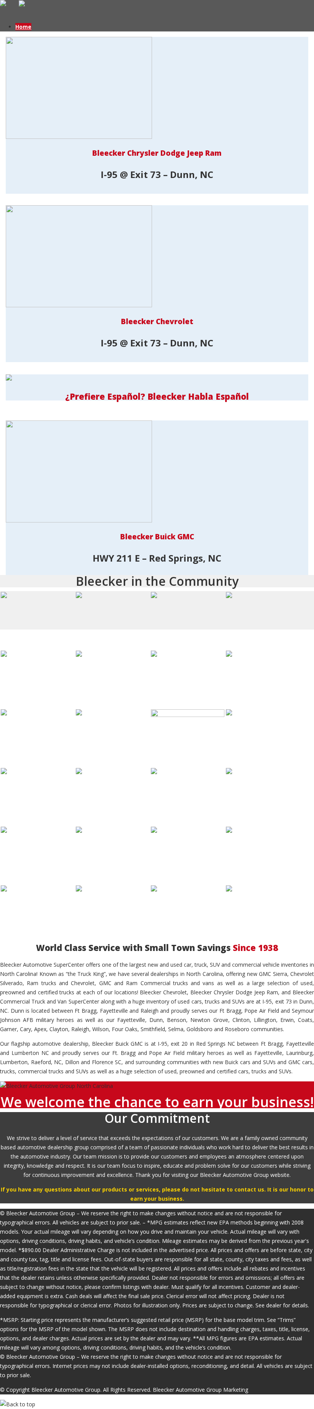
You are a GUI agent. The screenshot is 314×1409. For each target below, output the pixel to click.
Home (23, 26)
